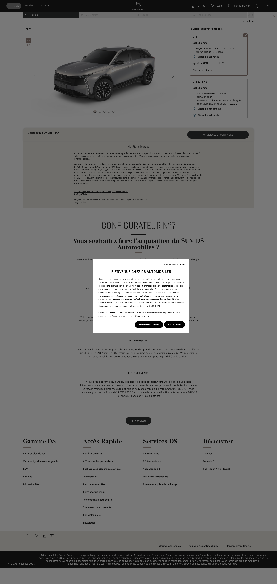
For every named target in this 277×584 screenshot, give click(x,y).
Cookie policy (117, 316)
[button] (174, 265)
